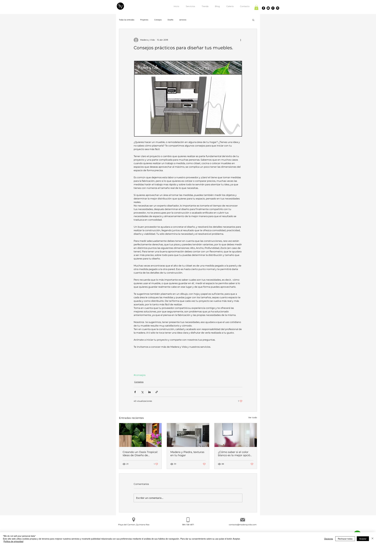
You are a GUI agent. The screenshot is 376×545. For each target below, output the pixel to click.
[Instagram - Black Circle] (277, 8)
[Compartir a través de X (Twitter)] (142, 392)
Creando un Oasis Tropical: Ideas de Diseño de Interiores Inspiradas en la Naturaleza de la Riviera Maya (140, 453)
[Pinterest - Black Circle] (273, 8)
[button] (256, 7)
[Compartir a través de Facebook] (135, 392)
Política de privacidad (13, 541)
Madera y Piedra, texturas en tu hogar (187, 453)
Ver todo (252, 417)
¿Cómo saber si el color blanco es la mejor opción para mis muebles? (235, 453)
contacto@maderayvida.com (243, 524)
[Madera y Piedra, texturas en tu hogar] (188, 435)
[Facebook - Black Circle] (263, 8)
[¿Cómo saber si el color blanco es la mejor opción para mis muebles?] (235, 435)
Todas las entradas (126, 20)
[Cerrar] (372, 539)
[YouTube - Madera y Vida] (268, 8)
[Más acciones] (240, 40)
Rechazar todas (345, 538)
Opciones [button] (328, 538)
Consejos (158, 20)
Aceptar (362, 538)
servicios (182, 20)
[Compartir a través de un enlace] (156, 392)
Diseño (170, 20)
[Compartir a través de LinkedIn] (149, 392)
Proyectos (144, 20)
